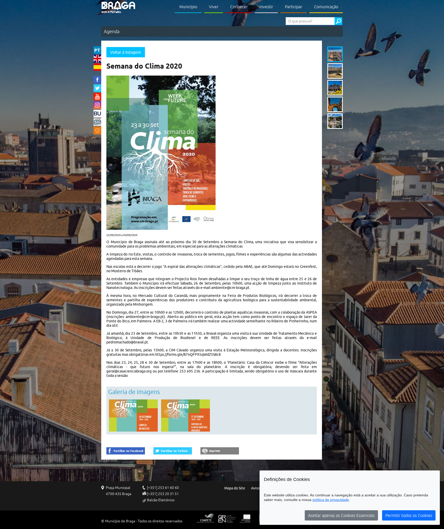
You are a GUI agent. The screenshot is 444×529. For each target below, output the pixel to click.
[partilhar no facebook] (125, 450)
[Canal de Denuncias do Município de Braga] (97, 130)
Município (188, 6)
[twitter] (97, 88)
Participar (293, 6)
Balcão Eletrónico (160, 500)
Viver (213, 6)
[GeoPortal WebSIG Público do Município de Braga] (97, 122)
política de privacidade (330, 500)
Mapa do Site (234, 488)
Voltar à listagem (125, 52)
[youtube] (97, 97)
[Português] (97, 50)
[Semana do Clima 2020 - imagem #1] (133, 415)
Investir (266, 6)
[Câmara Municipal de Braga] (118, 7)
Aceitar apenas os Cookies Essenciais (341, 515)
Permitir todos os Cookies (408, 515)
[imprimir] (219, 450)
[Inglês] (97, 58)
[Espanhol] (97, 67)
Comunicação (326, 6)
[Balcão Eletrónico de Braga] (97, 113)
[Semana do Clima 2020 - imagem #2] (185, 415)
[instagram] (97, 105)
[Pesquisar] (338, 21)
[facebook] (97, 80)
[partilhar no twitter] (172, 450)
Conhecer (239, 6)
